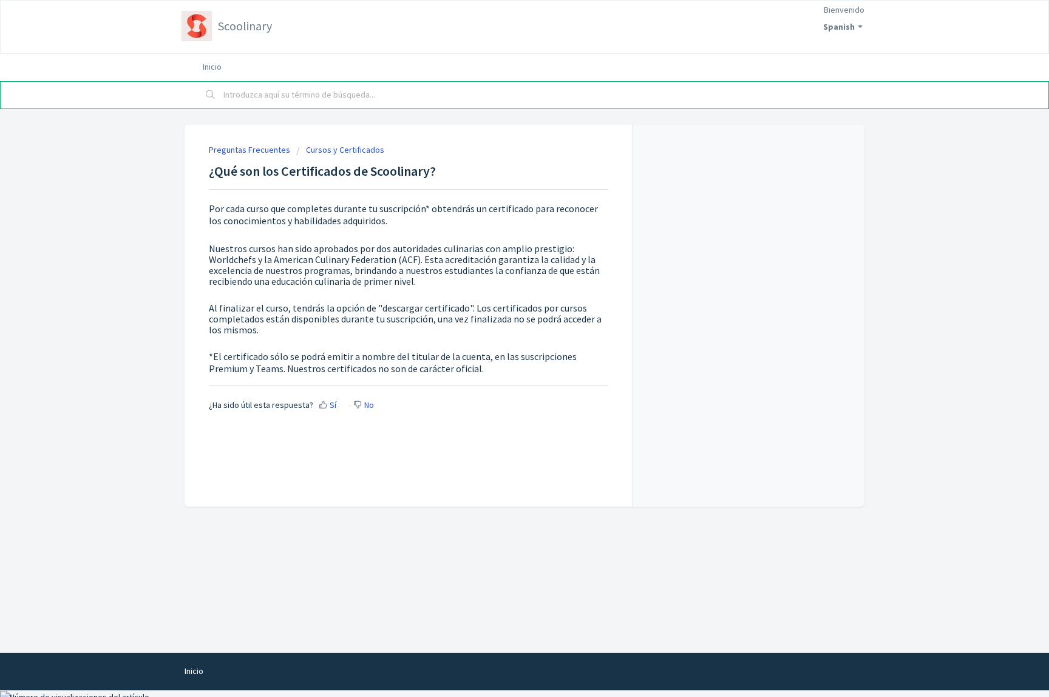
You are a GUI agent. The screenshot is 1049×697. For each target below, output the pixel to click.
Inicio (212, 66)
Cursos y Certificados (345, 149)
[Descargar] (502, 189)
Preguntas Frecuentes (249, 149)
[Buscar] (210, 95)
